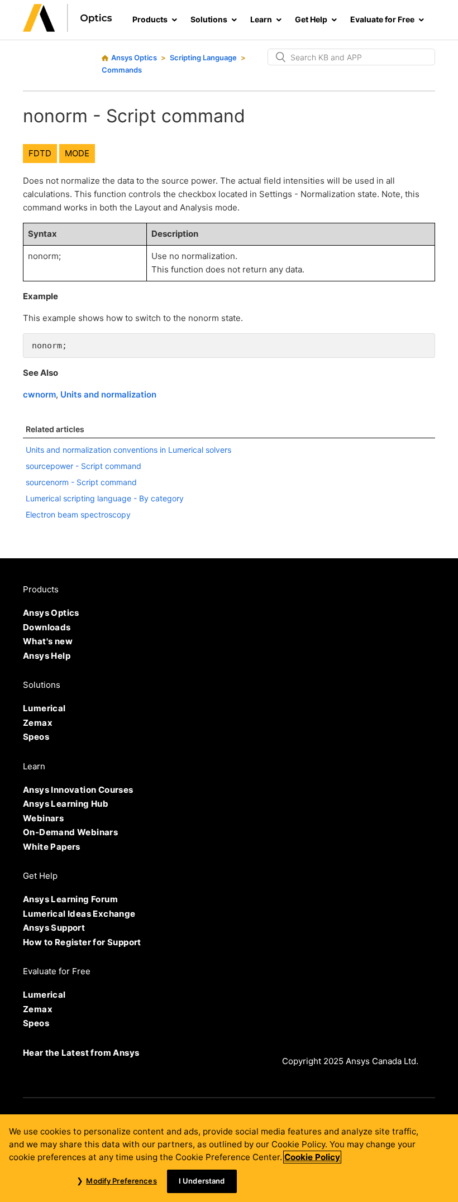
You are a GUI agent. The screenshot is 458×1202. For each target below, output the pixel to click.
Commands (122, 69)
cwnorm (39, 394)
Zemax (38, 722)
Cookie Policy (312, 1157)
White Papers (51, 846)
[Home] (67, 28)
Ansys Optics (134, 57)
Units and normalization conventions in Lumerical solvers (128, 449)
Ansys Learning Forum (70, 899)
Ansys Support (54, 927)
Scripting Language (203, 57)
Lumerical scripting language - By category (105, 498)
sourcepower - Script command (83, 466)
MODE (77, 153)
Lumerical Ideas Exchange (79, 913)
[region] (229, 1158)
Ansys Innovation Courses (78, 789)
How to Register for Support (82, 942)
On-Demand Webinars (70, 832)
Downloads (47, 627)
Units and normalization (108, 394)
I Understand (202, 1180)
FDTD (39, 153)
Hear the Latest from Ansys (81, 1052)
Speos (36, 736)
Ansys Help (46, 655)
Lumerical (44, 708)
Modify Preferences (121, 1180)
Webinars (43, 818)
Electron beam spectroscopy (78, 514)
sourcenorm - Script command (81, 482)
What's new (48, 641)
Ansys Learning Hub (65, 803)
